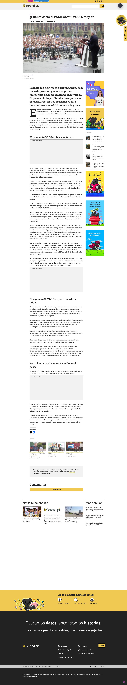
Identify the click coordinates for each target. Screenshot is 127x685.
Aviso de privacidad (46, 666)
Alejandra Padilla (29, 75)
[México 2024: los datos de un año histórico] (56, 446)
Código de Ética (56, 666)
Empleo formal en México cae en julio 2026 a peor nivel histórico (95, 517)
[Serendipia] (31, 7)
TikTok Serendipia (95, 1)
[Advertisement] (56, 152)
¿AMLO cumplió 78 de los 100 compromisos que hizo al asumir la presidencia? (37, 453)
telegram (125, 39)
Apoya (41, 1)
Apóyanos (93, 603)
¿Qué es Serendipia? (64, 650)
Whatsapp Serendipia (101, 1)
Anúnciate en (95, 113)
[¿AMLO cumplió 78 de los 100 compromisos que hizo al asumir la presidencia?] (38, 446)
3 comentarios (56, 489)
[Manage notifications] (124, 682)
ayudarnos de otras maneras (41, 473)
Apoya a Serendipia (121, 20)
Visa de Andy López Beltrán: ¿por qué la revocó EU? (94, 524)
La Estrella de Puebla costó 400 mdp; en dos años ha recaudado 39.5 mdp (73, 520)
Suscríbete (25, 1)
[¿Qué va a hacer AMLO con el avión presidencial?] (74, 446)
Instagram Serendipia (97, 1)
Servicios (61, 653)
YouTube (72, 471)
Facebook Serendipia (99, 1)
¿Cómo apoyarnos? (84, 650)
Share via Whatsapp (125, 35)
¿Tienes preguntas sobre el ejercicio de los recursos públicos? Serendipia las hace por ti (53, 520)
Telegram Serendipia (103, 1)
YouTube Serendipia (91, 1)
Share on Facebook (125, 31)
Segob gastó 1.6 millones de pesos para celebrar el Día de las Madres (31, 520)
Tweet (125, 27)
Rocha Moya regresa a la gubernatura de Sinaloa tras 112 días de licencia (94, 509)
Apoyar (102, 645)
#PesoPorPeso (33, 14)
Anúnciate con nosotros (86, 653)
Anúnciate (30, 1)
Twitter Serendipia (93, 1)
